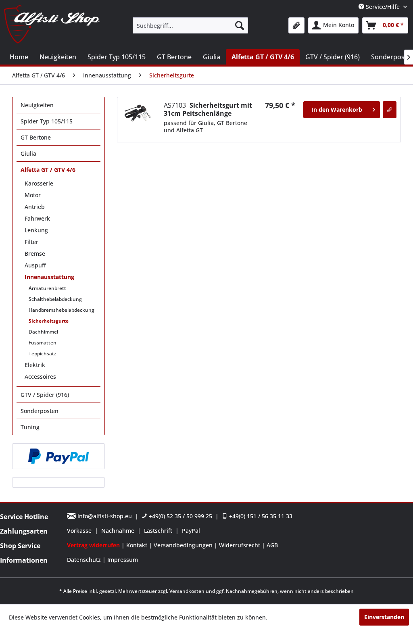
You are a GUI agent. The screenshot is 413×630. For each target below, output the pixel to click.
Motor (33, 195)
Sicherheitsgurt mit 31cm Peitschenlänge (208, 109)
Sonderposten (39, 411)
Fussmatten (42, 342)
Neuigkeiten (37, 105)
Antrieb (35, 207)
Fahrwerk (37, 218)
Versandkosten (186, 591)
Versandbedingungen (184, 545)
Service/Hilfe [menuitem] (382, 6)
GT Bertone (36, 137)
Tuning (30, 427)
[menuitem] (190, 25)
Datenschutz (84, 559)
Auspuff (35, 265)
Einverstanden (384, 617)
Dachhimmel (43, 331)
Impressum (122, 559)
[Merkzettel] (296, 25)
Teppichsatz (42, 353)
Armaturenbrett (47, 288)
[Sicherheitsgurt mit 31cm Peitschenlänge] (137, 113)
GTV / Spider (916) (45, 394)
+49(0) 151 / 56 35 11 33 (259, 516)
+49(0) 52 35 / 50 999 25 (179, 516)
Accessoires (40, 376)
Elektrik (35, 365)
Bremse (35, 253)
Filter (31, 242)
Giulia (28, 153)
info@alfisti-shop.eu (104, 516)
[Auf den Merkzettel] (389, 109)
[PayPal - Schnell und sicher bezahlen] (58, 456)
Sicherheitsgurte (49, 320)
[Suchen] (239, 25)
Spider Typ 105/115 (47, 121)
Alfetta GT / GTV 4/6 (48, 169)
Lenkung (36, 230)
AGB (272, 545)
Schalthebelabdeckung (55, 299)
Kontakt (137, 545)
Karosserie (39, 183)
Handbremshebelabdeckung (61, 310)
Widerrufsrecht (240, 545)
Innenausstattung (49, 277)
